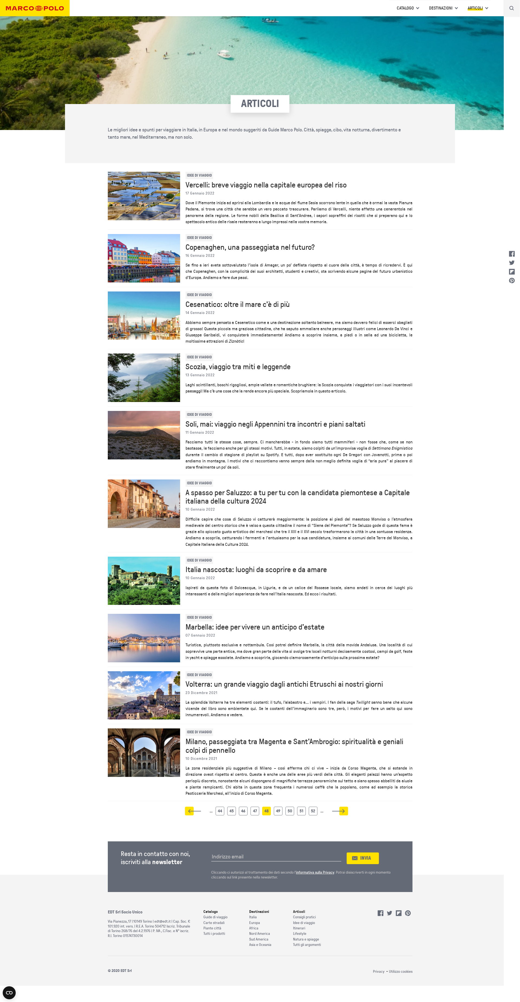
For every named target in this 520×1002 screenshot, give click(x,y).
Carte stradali (214, 923)
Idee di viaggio (304, 923)
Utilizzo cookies (400, 971)
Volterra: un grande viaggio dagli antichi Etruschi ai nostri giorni (284, 684)
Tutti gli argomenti (307, 945)
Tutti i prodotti (214, 934)
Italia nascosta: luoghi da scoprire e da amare (256, 570)
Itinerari (299, 928)
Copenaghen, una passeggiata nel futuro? (250, 247)
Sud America (258, 939)
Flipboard (512, 272)
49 (279, 812)
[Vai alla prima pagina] (189, 811)
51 (303, 812)
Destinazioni (441, 8)
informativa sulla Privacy (315, 872)
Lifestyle (299, 934)
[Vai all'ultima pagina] (343, 811)
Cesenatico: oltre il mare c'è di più (238, 304)
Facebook (512, 254)
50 (291, 812)
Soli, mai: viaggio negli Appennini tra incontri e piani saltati (275, 424)
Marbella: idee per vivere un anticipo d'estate (255, 627)
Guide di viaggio (215, 917)
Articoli (475, 8)
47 (256, 812)
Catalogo (405, 8)
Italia (253, 917)
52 (314, 812)
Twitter (512, 263)
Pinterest (512, 281)
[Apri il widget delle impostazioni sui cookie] (9, 992)
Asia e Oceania (260, 945)
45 (232, 812)
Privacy (379, 971)
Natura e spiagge (306, 939)
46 (244, 812)
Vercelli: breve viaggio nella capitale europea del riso (266, 185)
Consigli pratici (304, 917)
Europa (254, 923)
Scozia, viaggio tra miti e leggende (238, 367)
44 (221, 812)
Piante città (212, 928)
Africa (253, 928)
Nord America (259, 934)
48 (267, 812)
